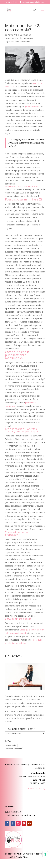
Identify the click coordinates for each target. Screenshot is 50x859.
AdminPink (12, 35)
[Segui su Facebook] (7, 823)
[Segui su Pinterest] (24, 823)
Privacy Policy (11, 745)
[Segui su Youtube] (29, 823)
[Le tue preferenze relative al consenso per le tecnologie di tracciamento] (45, 854)
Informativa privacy (36, 788)
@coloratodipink (32, 106)
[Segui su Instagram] (18, 823)
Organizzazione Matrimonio (17, 41)
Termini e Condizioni (14, 749)
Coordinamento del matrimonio (19, 38)
